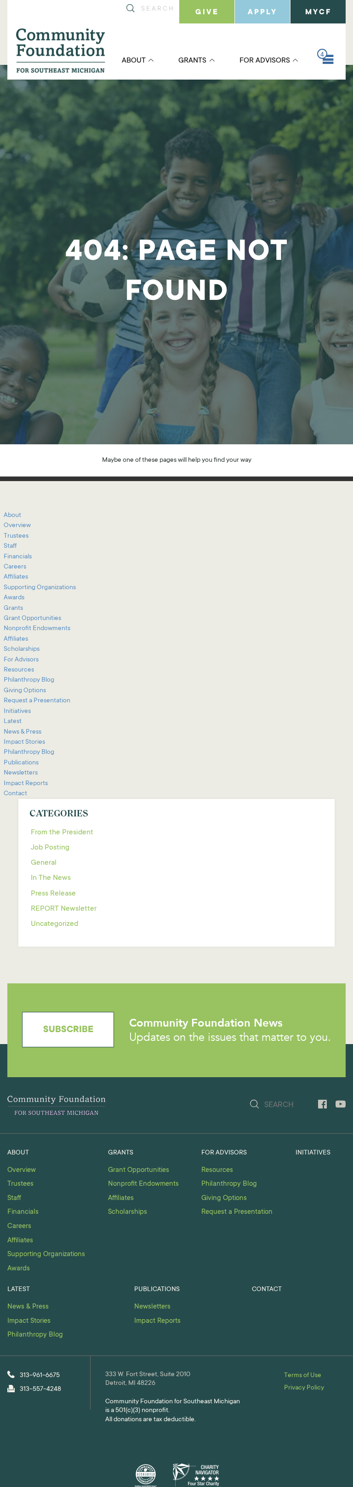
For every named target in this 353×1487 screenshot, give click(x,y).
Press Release (53, 894)
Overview (17, 525)
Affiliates (16, 577)
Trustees (16, 536)
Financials (18, 557)
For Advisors (264, 61)
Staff (10, 546)
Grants (192, 61)
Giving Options (25, 691)
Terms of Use (302, 1375)
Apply (262, 12)
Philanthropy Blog (29, 680)
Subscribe (68, 1030)
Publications (21, 763)
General (44, 863)
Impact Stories (24, 742)
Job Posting (50, 848)
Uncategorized (54, 924)
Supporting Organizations (40, 587)
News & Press (22, 732)
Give (207, 12)
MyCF (318, 12)
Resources (19, 670)
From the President (62, 832)
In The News (51, 878)
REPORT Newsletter (64, 909)
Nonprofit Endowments (37, 628)
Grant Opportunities (32, 618)
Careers (15, 567)
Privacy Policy (304, 1388)
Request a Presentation (37, 701)
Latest (13, 721)
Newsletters (21, 773)
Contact (15, 794)
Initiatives (17, 711)
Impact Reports (26, 783)
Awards (14, 598)
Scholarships (22, 649)
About (134, 61)
